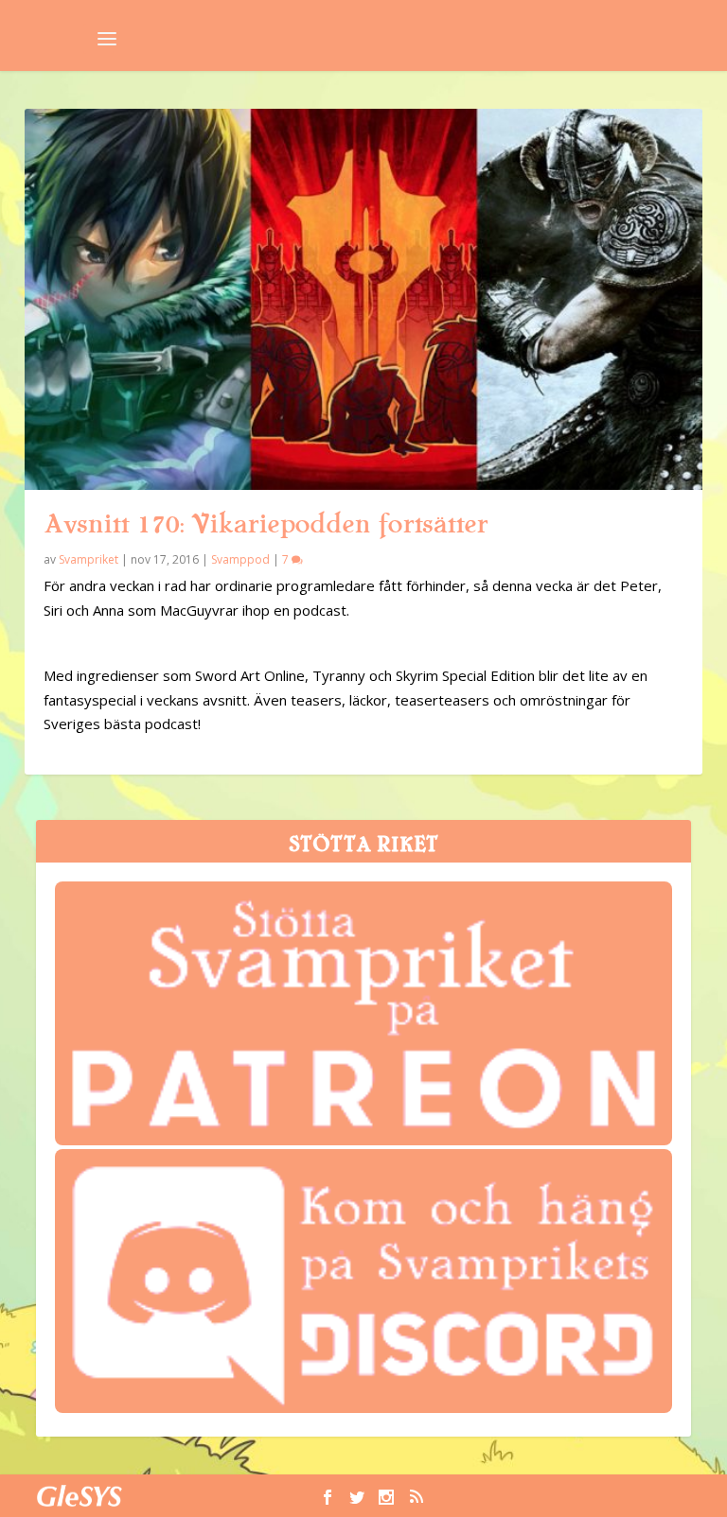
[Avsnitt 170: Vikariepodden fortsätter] (363, 299)
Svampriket (88, 559)
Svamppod (240, 559)
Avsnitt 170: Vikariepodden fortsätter (266, 524)
